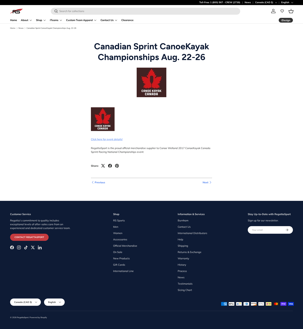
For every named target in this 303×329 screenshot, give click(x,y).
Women (117, 233)
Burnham (183, 220)
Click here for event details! (107, 139)
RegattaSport (23, 317)
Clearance (127, 20)
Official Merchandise (125, 245)
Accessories (120, 239)
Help (180, 239)
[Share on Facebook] (110, 165)
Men (115, 226)
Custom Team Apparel (79, 20)
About (24, 20)
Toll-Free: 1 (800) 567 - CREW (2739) (219, 2)
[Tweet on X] (103, 165)
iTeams (54, 20)
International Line (123, 271)
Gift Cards (119, 264)
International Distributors (192, 233)
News (248, 2)
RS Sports (119, 220)
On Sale (117, 252)
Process (182, 271)
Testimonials (185, 283)
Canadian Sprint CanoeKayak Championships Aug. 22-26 (51, 28)
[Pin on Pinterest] (116, 165)
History (182, 264)
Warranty (183, 258)
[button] (291, 11)
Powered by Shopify (38, 317)
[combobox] (145, 11)
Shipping (183, 245)
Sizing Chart (185, 290)
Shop (39, 20)
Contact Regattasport (29, 237)
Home (13, 20)
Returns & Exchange (189, 252)
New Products (121, 258)
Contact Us (107, 20)
